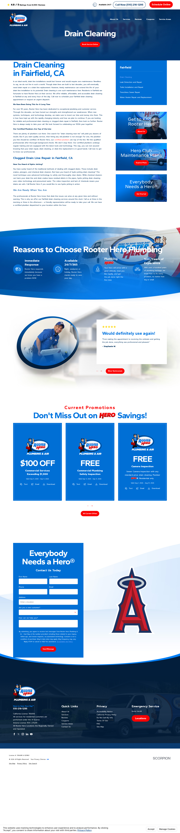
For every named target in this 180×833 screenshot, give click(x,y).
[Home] (18, 19)
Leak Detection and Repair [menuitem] (131, 82)
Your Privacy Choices (38, 759)
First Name (23, 577)
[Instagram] (23, 734)
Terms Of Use (102, 720)
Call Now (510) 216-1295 (129, 4)
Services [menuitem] (126, 19)
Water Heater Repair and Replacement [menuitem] (136, 97)
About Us (65, 711)
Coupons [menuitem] (150, 19)
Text (26, 484)
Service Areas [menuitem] (165, 19)
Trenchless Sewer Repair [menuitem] (130, 92)
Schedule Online (161, 4)
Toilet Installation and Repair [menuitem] (131, 87)
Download (51, 484)
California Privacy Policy (106, 714)
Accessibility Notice (104, 711)
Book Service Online (90, 44)
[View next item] (101, 371)
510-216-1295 (20, 708)
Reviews (65, 717)
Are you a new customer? (29, 608)
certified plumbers (62, 139)
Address (22, 597)
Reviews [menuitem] (138, 19)
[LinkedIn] (27, 734)
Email (37, 484)
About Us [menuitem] (114, 19)
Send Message (48, 649)
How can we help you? (28, 618)
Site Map (100, 726)
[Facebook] (14, 734)
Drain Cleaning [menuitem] (126, 77)
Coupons (65, 720)
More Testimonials (115, 371)
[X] (18, 734)
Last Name (53, 577)
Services (65, 714)
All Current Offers (90, 513)
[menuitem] (12, 763)
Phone (21, 587)
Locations (140, 718)
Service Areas (67, 723)
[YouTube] (31, 734)
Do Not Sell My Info (105, 717)
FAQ (98, 723)
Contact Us (66, 726)
